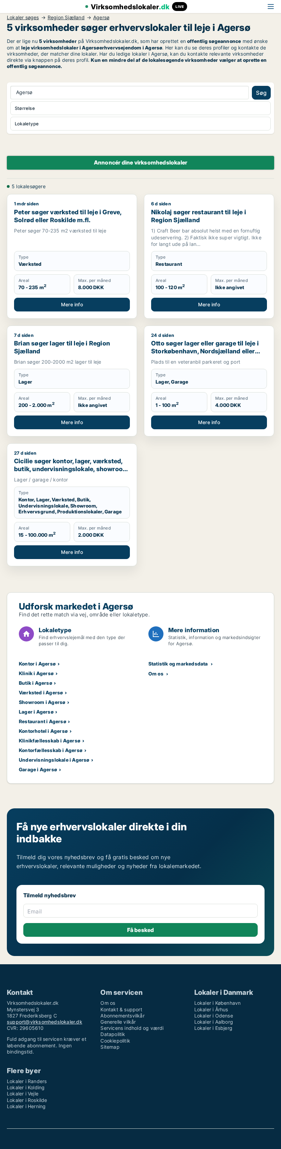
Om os (155, 673)
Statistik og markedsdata (178, 664)
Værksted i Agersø (41, 692)
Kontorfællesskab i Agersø (50, 750)
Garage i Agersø (38, 769)
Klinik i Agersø (36, 673)
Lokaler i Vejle (22, 1093)
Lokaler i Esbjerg (213, 1028)
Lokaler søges (23, 17)
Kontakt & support (121, 1009)
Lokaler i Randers (27, 1081)
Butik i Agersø (35, 683)
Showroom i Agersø (42, 702)
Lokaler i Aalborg (213, 1022)
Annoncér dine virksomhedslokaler (140, 162)
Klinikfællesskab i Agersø (49, 740)
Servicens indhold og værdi (131, 1028)
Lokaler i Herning (26, 1106)
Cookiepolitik (115, 1041)
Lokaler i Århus (211, 1009)
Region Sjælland (66, 17)
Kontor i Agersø (37, 664)
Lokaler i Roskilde (27, 1100)
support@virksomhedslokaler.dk (44, 1022)
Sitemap (109, 1047)
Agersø (101, 17)
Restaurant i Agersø (42, 721)
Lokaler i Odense (213, 1016)
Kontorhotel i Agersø (43, 731)
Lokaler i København (217, 1003)
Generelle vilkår (118, 1022)
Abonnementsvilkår (122, 1016)
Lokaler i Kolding (26, 1087)
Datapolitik (112, 1034)
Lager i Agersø (36, 712)
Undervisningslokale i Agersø (54, 760)
